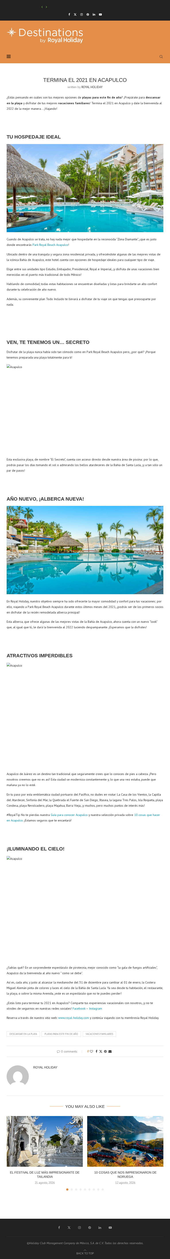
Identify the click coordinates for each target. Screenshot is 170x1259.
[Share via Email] (110, 1051)
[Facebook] (69, 14)
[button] (42, 6)
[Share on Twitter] (100, 1051)
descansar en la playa (23, 1033)
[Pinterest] (88, 14)
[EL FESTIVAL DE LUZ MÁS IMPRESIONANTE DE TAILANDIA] (45, 1141)
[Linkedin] (94, 14)
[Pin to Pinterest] (105, 1051)
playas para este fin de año (61, 1033)
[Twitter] (75, 14)
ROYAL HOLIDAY (91, 87)
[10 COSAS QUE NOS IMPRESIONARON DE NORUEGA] (125, 1141)
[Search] (161, 56)
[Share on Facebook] (96, 1051)
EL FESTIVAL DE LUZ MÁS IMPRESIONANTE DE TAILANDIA (75, 6)
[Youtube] (100, 14)
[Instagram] (81, 14)
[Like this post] (91, 1051)
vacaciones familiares (99, 1033)
